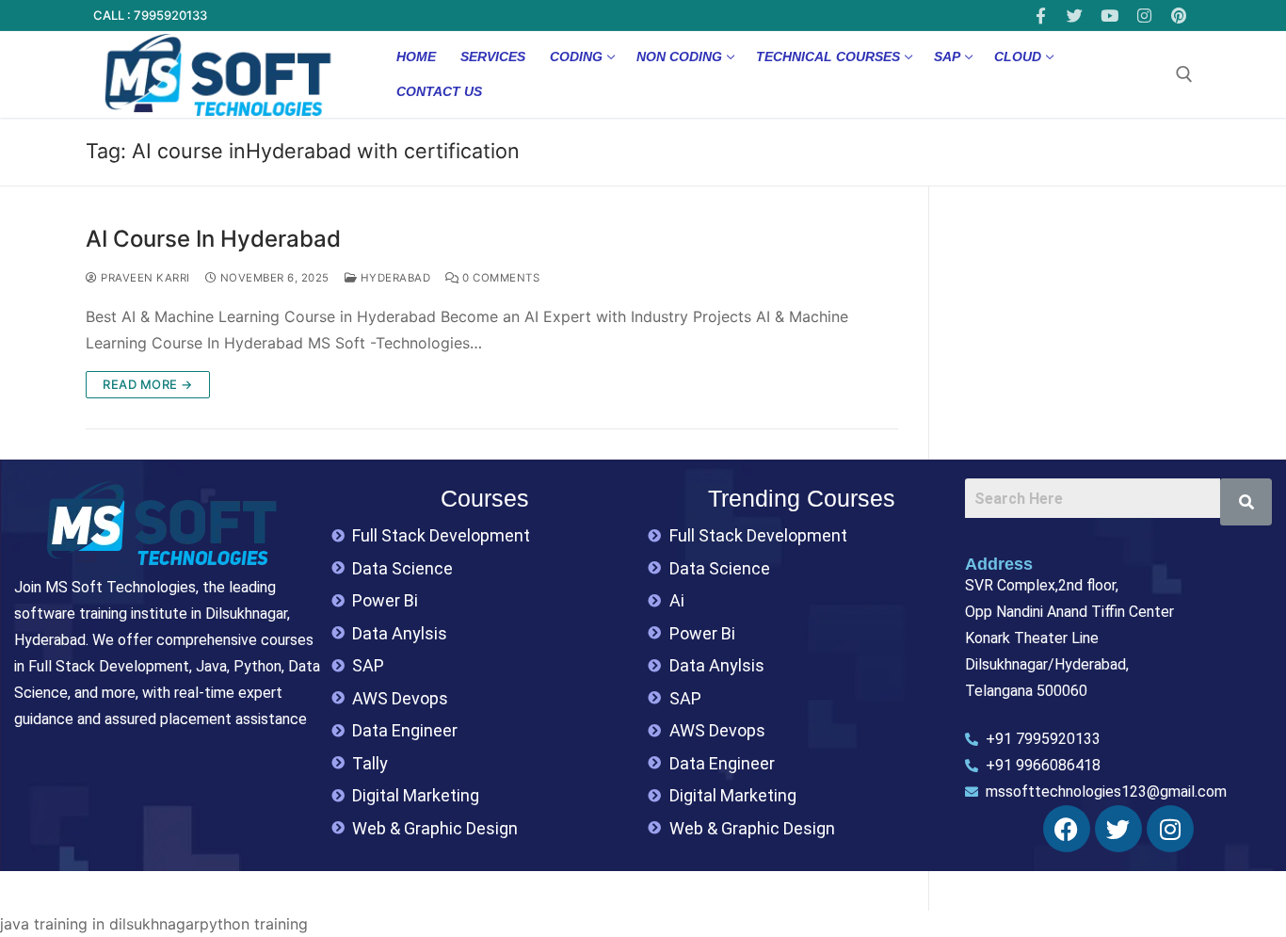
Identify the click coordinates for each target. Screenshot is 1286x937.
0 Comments (499, 277)
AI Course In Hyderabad (213, 238)
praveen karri (144, 277)
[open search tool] (1184, 74)
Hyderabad (393, 277)
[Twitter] (1075, 15)
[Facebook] (1040, 15)
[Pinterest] (1178, 15)
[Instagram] (1144, 15)
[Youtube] (1109, 15)
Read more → (148, 384)
